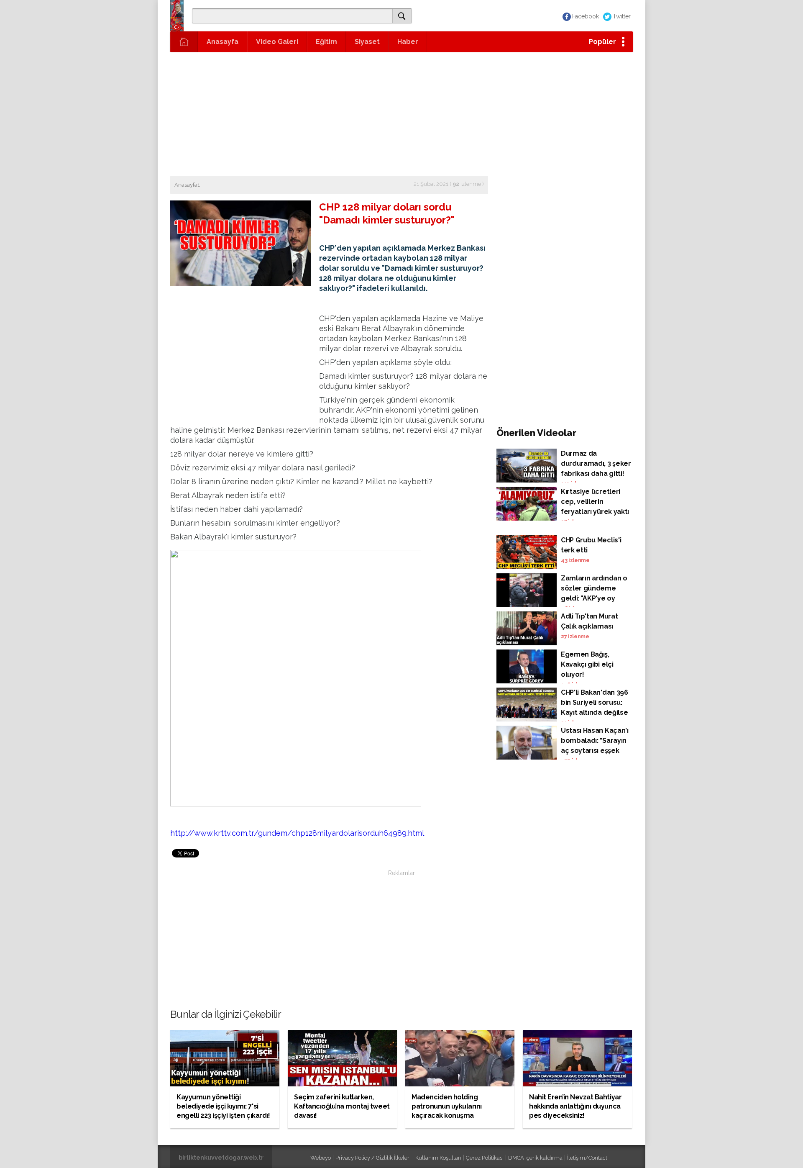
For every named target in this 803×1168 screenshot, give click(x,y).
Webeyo (320, 1158)
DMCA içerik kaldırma (535, 1158)
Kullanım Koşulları (438, 1158)
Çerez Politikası (485, 1158)
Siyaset (367, 42)
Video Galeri (277, 42)
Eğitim (326, 42)
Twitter (622, 16)
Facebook (585, 16)
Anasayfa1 (187, 185)
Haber (407, 42)
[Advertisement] (401, 113)
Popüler (602, 42)
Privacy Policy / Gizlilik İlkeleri (373, 1158)
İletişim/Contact (587, 1158)
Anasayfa (222, 42)
